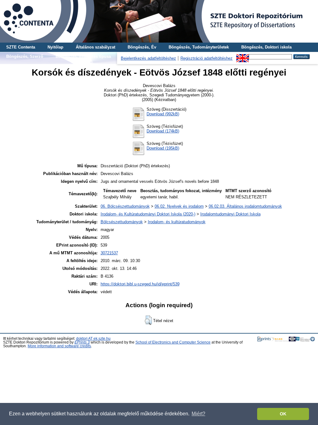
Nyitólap (55, 47)
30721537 (109, 253)
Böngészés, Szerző (24, 56)
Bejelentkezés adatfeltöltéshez (148, 58)
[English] (242, 56)
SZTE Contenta (20, 47)
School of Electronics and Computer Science (173, 342)
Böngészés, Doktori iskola (266, 47)
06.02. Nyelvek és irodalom (179, 206)
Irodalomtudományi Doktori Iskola (230, 214)
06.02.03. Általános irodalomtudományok (245, 206)
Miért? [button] (198, 413)
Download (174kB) (163, 131)
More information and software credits (59, 346)
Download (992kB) (163, 114)
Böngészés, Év (142, 47)
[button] (148, 320)
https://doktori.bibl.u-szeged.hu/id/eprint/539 (140, 284)
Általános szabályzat (95, 47)
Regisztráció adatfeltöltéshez (206, 58)
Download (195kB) (163, 148)
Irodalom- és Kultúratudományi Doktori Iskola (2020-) (148, 214)
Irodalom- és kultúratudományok (177, 221)
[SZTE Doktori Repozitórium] (159, 21)
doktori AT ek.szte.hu (93, 338)
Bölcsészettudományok (122, 221)
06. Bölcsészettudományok (125, 206)
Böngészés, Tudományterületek (199, 47)
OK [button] (283, 413)
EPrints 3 (82, 342)
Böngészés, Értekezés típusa (83, 56)
